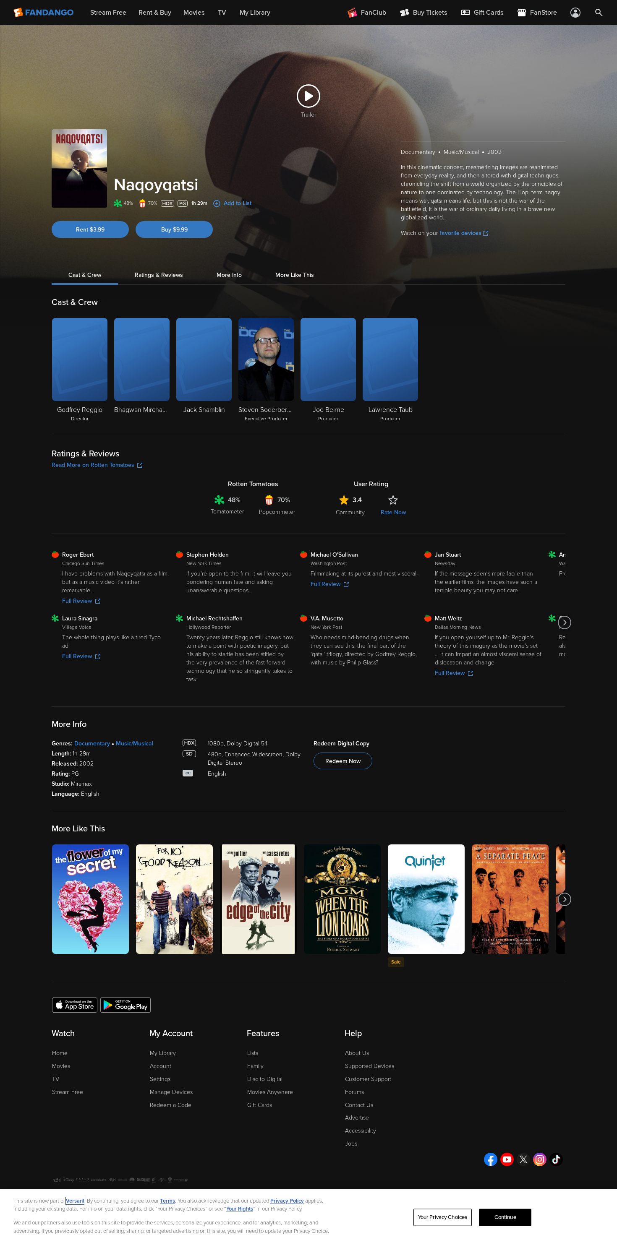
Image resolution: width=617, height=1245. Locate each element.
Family (255, 1066)
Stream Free (67, 1092)
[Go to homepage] (44, 12)
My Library (163, 1053)
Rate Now (393, 512)
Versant (75, 1201)
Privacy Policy (287, 1201)
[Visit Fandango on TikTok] (556, 1159)
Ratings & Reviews (159, 275)
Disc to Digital (264, 1079)
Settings (160, 1079)
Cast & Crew (84, 275)
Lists (252, 1053)
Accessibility (360, 1130)
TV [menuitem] (222, 12)
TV (55, 1079)
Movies (61, 1066)
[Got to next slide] (564, 622)
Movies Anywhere (270, 1092)
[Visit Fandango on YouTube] (507, 1159)
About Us (357, 1053)
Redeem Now (343, 761)
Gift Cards (259, 1105)
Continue (505, 1217)
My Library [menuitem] (255, 12)
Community (350, 512)
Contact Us (359, 1105)
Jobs (351, 1143)
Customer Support (368, 1079)
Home (60, 1053)
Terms (167, 1201)
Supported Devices (369, 1066)
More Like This (294, 275)
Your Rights (239, 1209)
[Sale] (426, 899)
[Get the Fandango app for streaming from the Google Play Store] (125, 1004)
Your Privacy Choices (443, 1217)
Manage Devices (171, 1092)
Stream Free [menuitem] (108, 12)
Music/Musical (134, 743)
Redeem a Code (170, 1105)
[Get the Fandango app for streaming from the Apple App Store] (75, 1004)
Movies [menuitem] (193, 12)
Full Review (77, 600)
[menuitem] (482, 12)
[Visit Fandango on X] (523, 1159)
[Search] (598, 12)
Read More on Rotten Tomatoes (93, 465)
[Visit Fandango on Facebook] (491, 1159)
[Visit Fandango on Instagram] (540, 1159)
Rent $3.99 (90, 229)
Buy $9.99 (174, 229)
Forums (354, 1092)
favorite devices (460, 233)
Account (160, 1066)
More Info (229, 275)
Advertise (357, 1117)
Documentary (92, 743)
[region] (308, 1217)
